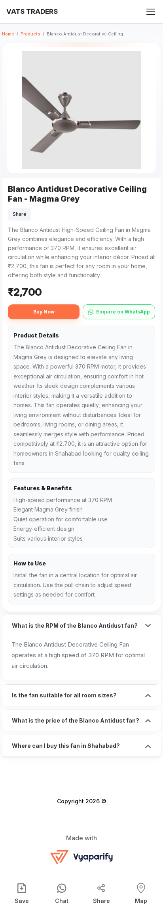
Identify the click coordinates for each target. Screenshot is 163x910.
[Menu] (151, 12)
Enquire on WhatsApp (123, 312)
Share (20, 214)
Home (8, 34)
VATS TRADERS (32, 11)
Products (30, 34)
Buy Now (44, 312)
